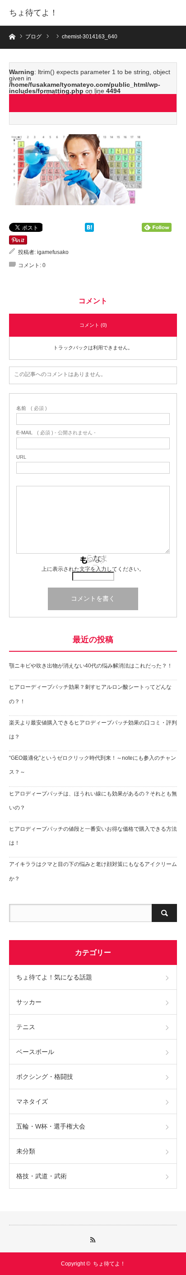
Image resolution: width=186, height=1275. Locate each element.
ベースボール (35, 1051)
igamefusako (53, 252)
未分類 (25, 1151)
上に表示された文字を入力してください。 (93, 569)
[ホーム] (12, 36)
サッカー (29, 1002)
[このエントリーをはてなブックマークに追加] (89, 229)
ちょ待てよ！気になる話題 (54, 977)
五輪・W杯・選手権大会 (50, 1126)
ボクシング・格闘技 (44, 1076)
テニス (25, 1026)
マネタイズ (32, 1101)
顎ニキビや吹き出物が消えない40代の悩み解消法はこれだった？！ (90, 666)
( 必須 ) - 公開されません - (56, 432)
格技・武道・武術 (41, 1176)
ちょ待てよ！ (33, 12)
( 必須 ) (31, 408)
